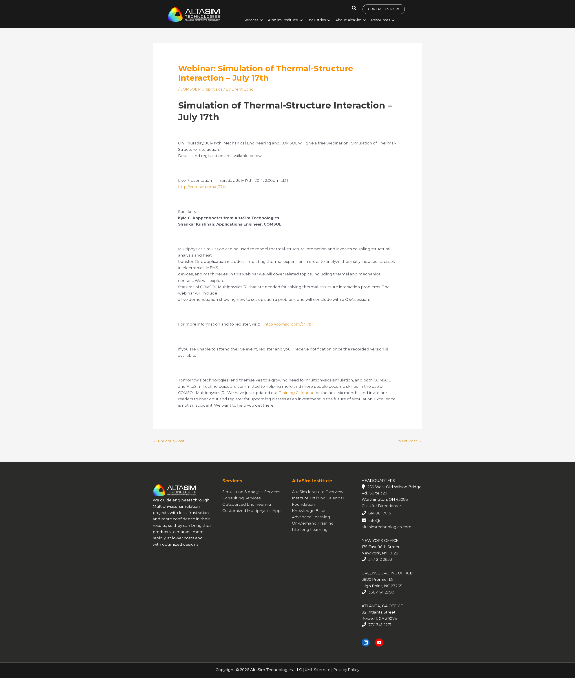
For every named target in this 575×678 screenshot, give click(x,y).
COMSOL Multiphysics (201, 89)
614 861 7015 (379, 513)
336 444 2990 (381, 592)
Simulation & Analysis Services (251, 492)
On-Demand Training (313, 523)
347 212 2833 (380, 559)
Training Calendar (296, 392)
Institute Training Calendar (318, 498)
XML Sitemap (317, 669)
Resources (380, 20)
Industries (317, 20)
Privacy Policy (346, 669)
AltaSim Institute (283, 20)
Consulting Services (241, 498)
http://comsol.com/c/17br (202, 186)
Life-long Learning (310, 529)
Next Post (410, 441)
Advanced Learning (311, 517)
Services (251, 20)
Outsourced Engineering (246, 504)
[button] (354, 8)
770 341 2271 (379, 625)
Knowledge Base (308, 510)
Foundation (303, 504)
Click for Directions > (381, 505)
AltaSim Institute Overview (317, 492)
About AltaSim (348, 20)
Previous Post (168, 441)
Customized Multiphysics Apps (252, 510)
